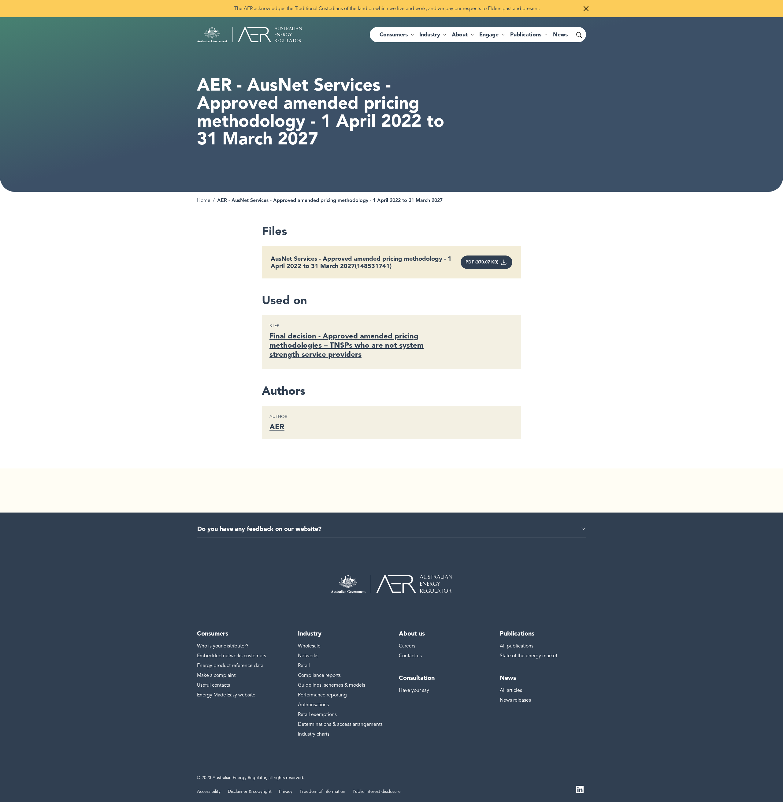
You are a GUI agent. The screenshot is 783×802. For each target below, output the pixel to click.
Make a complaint (216, 675)
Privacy (285, 791)
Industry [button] (429, 34)
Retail (304, 665)
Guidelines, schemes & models (331, 685)
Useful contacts (213, 685)
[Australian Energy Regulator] (249, 34)
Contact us (410, 656)
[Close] (586, 8)
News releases (515, 700)
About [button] (460, 34)
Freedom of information (322, 791)
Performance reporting (322, 695)
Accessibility (209, 791)
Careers (407, 646)
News (560, 34)
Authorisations (313, 705)
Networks (308, 656)
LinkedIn (580, 789)
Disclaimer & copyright (250, 791)
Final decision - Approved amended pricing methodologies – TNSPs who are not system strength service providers (346, 345)
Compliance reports (319, 675)
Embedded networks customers (231, 656)
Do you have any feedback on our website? (259, 528)
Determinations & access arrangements (340, 724)
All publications (516, 646)
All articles (511, 690)
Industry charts (313, 734)
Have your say (414, 690)
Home (203, 200)
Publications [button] (525, 34)
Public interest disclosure (377, 791)
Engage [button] (489, 34)
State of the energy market (528, 656)
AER (276, 426)
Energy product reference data (230, 665)
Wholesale (309, 646)
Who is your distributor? (222, 646)
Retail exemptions (317, 714)
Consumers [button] (394, 34)
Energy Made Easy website (226, 695)
